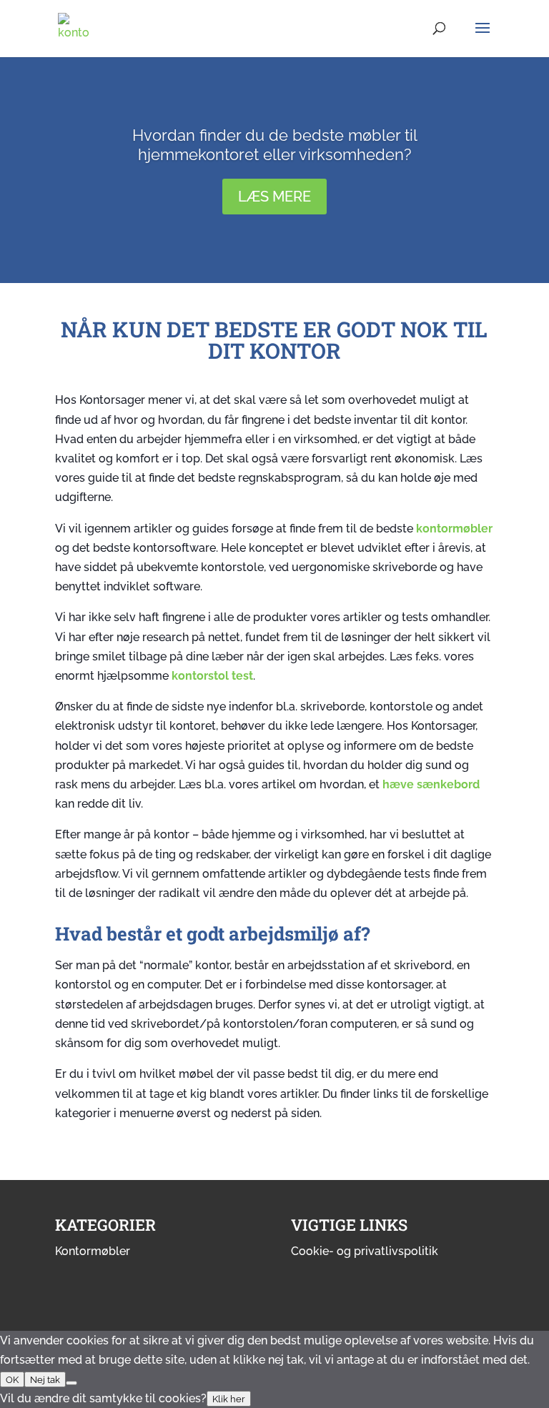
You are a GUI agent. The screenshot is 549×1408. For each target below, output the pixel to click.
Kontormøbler (92, 1251)
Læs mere (274, 196)
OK (12, 1379)
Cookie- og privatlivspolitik (364, 1251)
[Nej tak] (71, 1383)
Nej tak (45, 1379)
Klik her (228, 1398)
